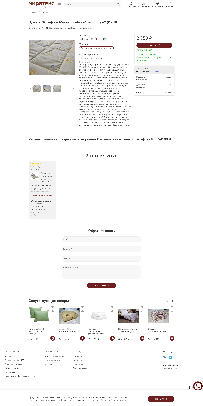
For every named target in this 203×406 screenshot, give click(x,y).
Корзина (49, 364)
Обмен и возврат (13, 368)
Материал (84, 44)
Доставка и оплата (14, 364)
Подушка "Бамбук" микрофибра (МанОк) (38, 331)
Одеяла (45, 12)
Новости (77, 360)
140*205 (103, 39)
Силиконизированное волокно (96, 48)
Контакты (78, 364)
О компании (78, 356)
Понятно (161, 399)
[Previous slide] (32, 57)
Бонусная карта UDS (14, 360)
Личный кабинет (52, 360)
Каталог (9, 356)
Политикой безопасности (114, 400)
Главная (33, 12)
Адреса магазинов (81, 368)
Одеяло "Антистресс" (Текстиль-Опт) (96, 331)
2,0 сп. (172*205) (88, 39)
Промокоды (10, 372)
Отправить (101, 285)
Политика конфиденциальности (20, 376)
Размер (82, 35)
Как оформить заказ (54, 356)
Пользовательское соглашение (19, 380)
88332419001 (170, 365)
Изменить (154, 71)
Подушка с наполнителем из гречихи (47, 177)
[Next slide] (71, 57)
